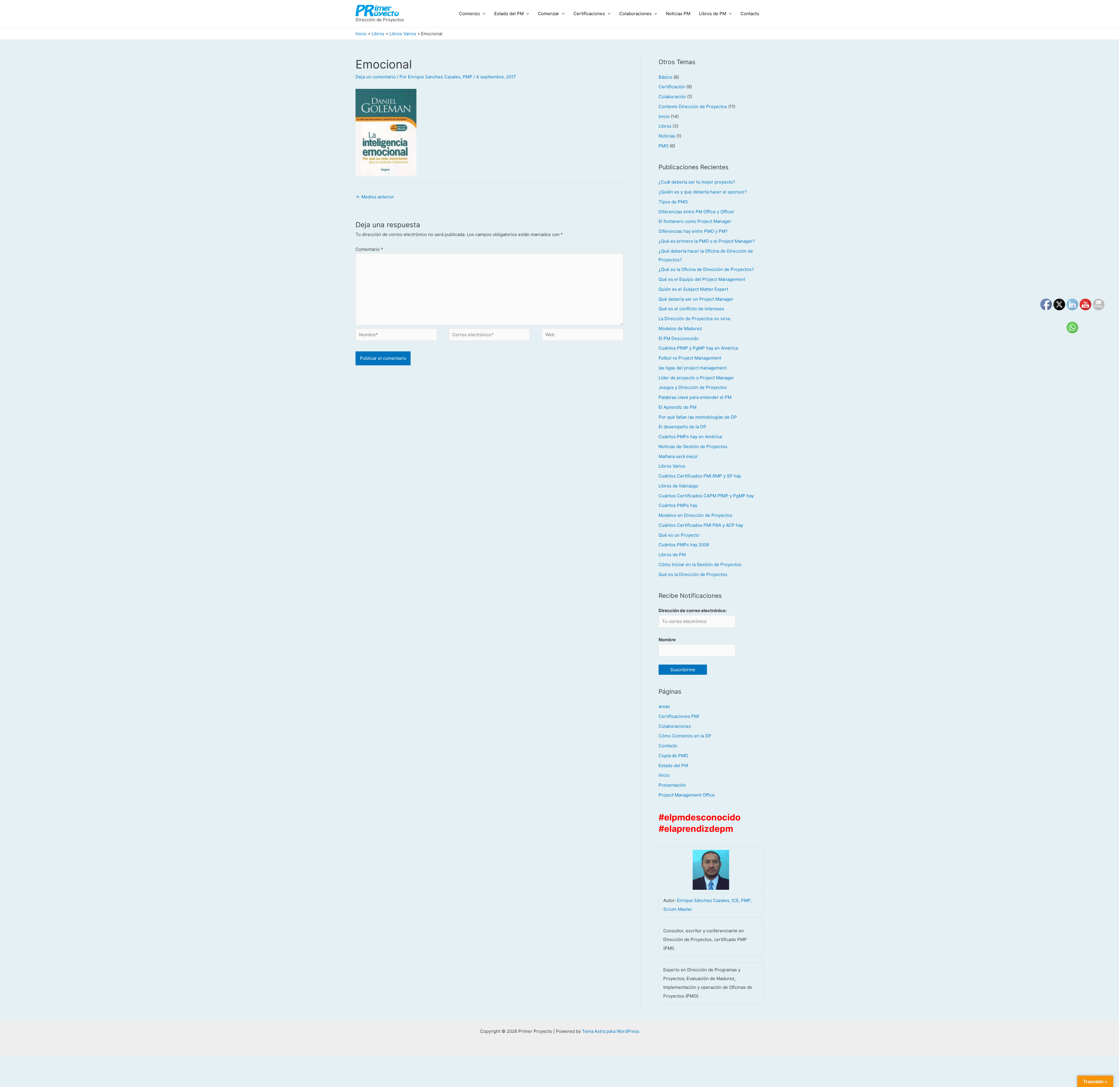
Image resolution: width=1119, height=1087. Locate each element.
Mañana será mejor (678, 456)
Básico (665, 77)
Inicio (664, 116)
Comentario (369, 249)
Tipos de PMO (673, 202)
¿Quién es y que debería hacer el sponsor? (703, 192)
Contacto (749, 13)
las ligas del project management (692, 368)
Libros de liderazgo (678, 486)
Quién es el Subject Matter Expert (693, 289)
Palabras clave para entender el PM (695, 397)
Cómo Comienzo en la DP (685, 736)
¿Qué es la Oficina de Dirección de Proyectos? (706, 269)
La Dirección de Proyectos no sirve (695, 318)
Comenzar (548, 13)
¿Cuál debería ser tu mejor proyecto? (697, 182)
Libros (665, 126)
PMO (663, 146)
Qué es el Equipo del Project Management (702, 279)
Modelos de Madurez (680, 328)
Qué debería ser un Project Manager (696, 299)
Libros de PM (712, 13)
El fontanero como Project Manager (695, 221)
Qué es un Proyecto (679, 535)
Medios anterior (375, 197)
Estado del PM (509, 13)
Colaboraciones (635, 13)
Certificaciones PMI (679, 716)
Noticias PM (678, 13)
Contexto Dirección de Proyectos (693, 106)
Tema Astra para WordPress (610, 1031)
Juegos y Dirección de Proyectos (693, 387)
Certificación (672, 86)
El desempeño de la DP (682, 426)
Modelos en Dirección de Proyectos (695, 515)
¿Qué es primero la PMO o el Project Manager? (707, 241)
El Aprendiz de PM (677, 407)
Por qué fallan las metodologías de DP (698, 417)
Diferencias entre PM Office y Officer (696, 211)
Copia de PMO (673, 755)
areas (664, 706)
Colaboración (672, 96)
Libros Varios (672, 466)
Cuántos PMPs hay (678, 505)
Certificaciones (589, 13)
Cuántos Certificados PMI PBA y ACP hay (701, 525)
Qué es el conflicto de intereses (691, 308)
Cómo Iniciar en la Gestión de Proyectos (700, 564)
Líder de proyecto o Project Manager (696, 377)
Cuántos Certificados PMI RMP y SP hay (700, 476)
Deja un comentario (376, 77)
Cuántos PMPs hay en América (690, 436)
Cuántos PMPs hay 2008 (684, 544)
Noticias (667, 136)
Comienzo (469, 13)
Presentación (672, 785)
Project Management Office (687, 795)
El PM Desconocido (679, 338)
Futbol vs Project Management (690, 358)
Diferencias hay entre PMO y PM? (693, 231)
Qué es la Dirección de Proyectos (693, 574)
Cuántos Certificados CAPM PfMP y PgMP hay (706, 495)
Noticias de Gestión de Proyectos (693, 446)
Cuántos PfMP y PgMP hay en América (698, 348)
